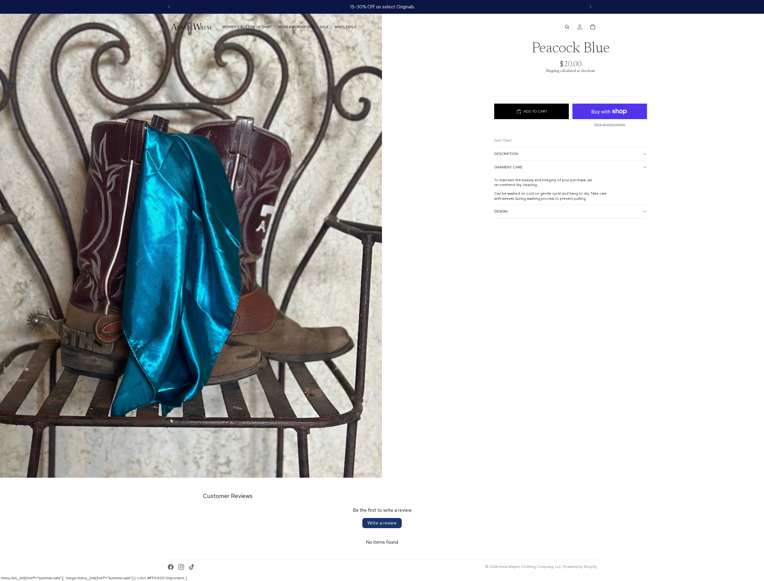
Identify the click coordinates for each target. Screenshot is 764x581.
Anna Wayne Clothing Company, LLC (530, 566)
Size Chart (503, 140)
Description (506, 153)
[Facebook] (170, 567)
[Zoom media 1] (191, 239)
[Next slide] (590, 6)
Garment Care (508, 167)
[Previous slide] (169, 6)
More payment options (609, 124)
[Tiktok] (191, 567)
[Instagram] (181, 567)
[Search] (567, 26)
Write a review (382, 523)
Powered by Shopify (580, 566)
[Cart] (592, 26)
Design (501, 211)
